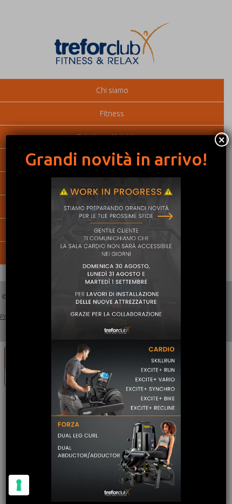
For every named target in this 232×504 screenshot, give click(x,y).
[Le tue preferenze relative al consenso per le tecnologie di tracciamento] (19, 485)
